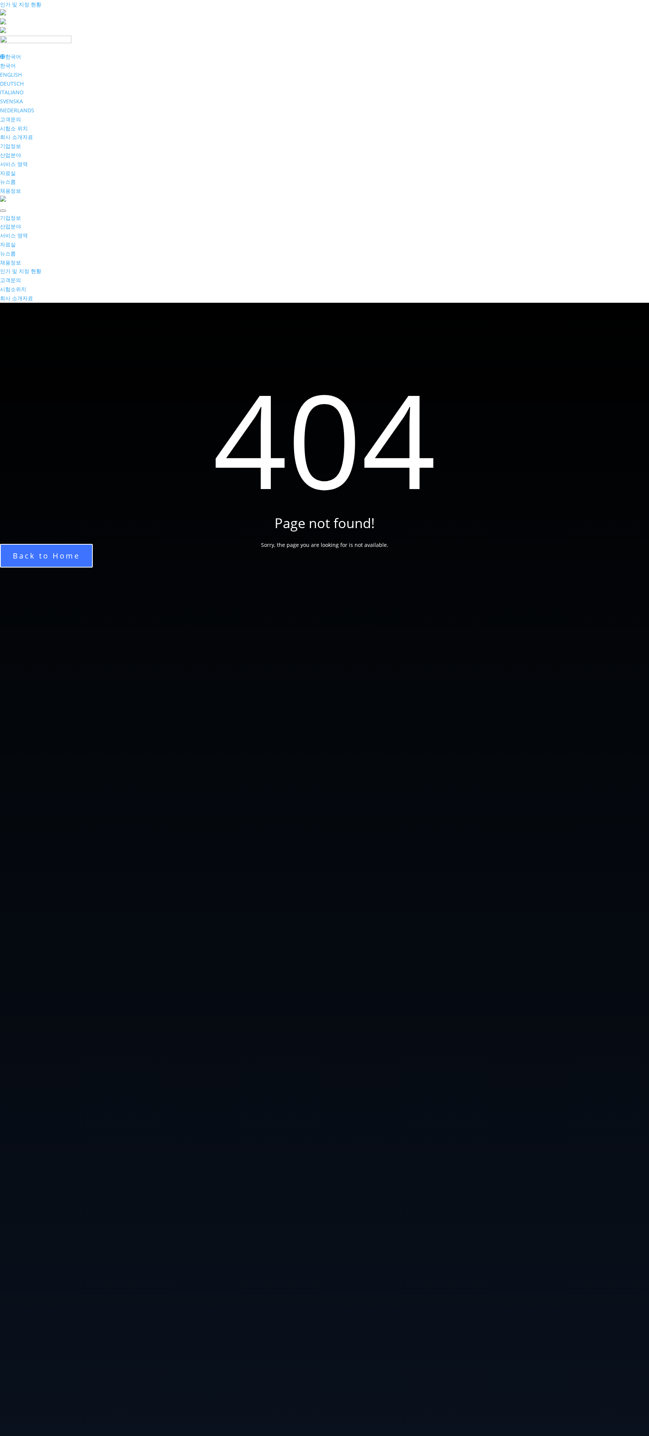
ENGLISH (11, 74)
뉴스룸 (8, 181)
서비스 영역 (14, 164)
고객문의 (10, 119)
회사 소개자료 (16, 136)
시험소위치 (13, 289)
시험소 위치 (14, 128)
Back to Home (46, 556)
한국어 (8, 65)
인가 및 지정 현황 (20, 4)
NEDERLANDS (17, 110)
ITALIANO (12, 92)
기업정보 (10, 145)
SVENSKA (11, 101)
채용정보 (10, 190)
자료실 (8, 173)
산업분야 (10, 155)
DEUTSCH (12, 83)
